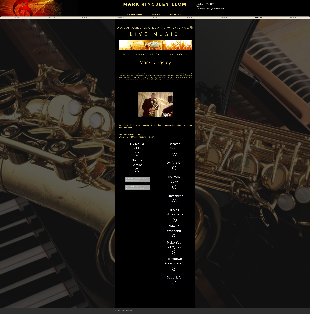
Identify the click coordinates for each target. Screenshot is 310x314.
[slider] (148, 180)
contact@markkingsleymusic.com (210, 8)
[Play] (126, 180)
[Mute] (146, 180)
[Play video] (137, 154)
